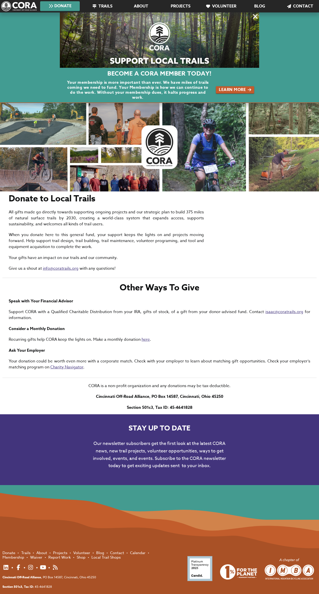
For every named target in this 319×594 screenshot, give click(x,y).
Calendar (138, 553)
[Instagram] (31, 568)
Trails (105, 6)
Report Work (60, 557)
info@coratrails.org (61, 268)
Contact (303, 6)
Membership (13, 557)
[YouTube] (44, 568)
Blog (259, 6)
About (141, 6)
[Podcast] (55, 568)
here (146, 339)
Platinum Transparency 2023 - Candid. (199, 568)
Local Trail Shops (106, 557)
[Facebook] (19, 568)
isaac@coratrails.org (284, 312)
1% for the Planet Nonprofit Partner (238, 572)
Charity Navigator (66, 367)
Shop (81, 557)
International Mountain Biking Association (289, 572)
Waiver (36, 557)
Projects (180, 6)
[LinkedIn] (6, 568)
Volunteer (224, 6)
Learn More (232, 90)
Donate (63, 6)
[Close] (254, 17)
